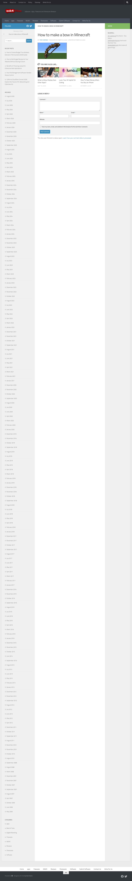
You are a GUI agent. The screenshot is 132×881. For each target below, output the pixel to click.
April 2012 (10, 723)
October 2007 (11, 785)
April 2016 (10, 625)
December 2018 (11, 487)
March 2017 (10, 576)
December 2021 (11, 332)
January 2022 (10, 327)
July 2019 (9, 456)
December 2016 (11, 589)
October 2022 (11, 296)
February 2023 (11, 278)
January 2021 (10, 381)
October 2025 (11, 141)
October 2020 (11, 394)
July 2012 (9, 709)
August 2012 (10, 705)
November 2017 (11, 540)
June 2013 (10, 674)
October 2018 (11, 496)
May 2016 (10, 620)
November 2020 (11, 389)
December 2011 (11, 727)
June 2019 (10, 461)
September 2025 (12, 145)
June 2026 (10, 105)
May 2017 (10, 567)
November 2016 (11, 594)
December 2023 (11, 238)
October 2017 (11, 545)
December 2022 (11, 287)
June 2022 (10, 309)
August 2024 (10, 203)
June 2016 (10, 616)
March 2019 (10, 474)
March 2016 (10, 629)
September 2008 (12, 763)
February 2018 (11, 527)
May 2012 (10, 718)
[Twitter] (31, 26)
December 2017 (11, 536)
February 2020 (11, 425)
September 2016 (12, 603)
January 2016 (10, 638)
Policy (30, 2)
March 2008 (10, 772)
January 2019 (10, 483)
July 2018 (9, 509)
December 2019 (11, 434)
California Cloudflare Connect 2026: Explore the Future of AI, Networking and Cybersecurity (17, 82)
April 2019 (10, 469)
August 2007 (10, 794)
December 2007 (11, 776)
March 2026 (10, 118)
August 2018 (10, 505)
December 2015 (11, 643)
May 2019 (10, 465)
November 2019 (11, 438)
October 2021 (11, 341)
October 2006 (11, 803)
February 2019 (11, 478)
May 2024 (10, 216)
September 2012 (12, 700)
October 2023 (11, 247)
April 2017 (10, 572)
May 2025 (10, 163)
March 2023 (10, 274)
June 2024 (10, 212)
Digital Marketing (12, 833)
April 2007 (10, 798)
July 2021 (9, 354)
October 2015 (11, 652)
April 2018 (10, 523)
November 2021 (11, 336)
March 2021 (10, 372)
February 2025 (11, 176)
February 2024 (11, 229)
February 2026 (11, 123)
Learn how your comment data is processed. (77, 138)
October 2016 (11, 598)
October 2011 (11, 732)
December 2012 (11, 692)
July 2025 (9, 154)
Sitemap (37, 2)
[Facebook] (27, 26)
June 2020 (10, 412)
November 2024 (11, 189)
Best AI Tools (10, 828)
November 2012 (11, 696)
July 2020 (9, 407)
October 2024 (11, 194)
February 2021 (11, 376)
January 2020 (10, 429)
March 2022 (10, 323)
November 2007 (11, 780)
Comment (43, 99)
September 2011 (12, 736)
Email (73, 112)
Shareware (44, 21)
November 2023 (11, 243)
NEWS (28, 21)
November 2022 (11, 292)
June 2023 (10, 265)
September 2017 (12, 549)
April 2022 (10, 318)
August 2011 (10, 740)
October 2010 (11, 754)
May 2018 (10, 518)
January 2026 (10, 127)
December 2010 (11, 745)
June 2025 (10, 158)
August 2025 (10, 149)
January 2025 (10, 181)
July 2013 (9, 669)
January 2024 (10, 234)
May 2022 (10, 314)
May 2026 (10, 109)
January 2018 (10, 532)
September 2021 (12, 345)
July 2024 (9, 207)
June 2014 (10, 656)
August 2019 (10, 452)
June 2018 (10, 514)
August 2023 (10, 256)
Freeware (20, 21)
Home (5, 2)
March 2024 (10, 225)
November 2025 (11, 136)
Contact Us (22, 2)
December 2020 (11, 385)
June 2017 (10, 563)
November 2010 (11, 749)
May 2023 (10, 269)
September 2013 (12, 660)
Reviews (35, 21)
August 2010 (10, 758)
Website (42, 119)
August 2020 (10, 403)
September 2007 (12, 789)
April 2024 (10, 221)
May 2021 (10, 363)
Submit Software (64, 21)
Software (53, 21)
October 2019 (11, 443)
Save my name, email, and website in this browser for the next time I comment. (65, 127)
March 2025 (10, 172)
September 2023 (12, 252)
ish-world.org (112, 36)
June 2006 (10, 807)
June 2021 (10, 358)
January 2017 (10, 585)
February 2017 (11, 580)
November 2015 (11, 647)
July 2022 (9, 305)
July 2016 (9, 612)
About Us (13, 2)
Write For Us (47, 2)
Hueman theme (28, 876)
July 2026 (9, 101)
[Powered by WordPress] (12, 875)
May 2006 (10, 812)
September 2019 (12, 447)
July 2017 (9, 558)
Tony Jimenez (44, 40)
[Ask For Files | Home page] (14, 11)
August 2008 (10, 767)
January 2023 (10, 283)
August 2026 (10, 96)
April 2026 (10, 114)
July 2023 (9, 261)
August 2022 (10, 301)
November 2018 (11, 492)
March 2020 (10, 421)
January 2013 (10, 687)
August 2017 (10, 554)
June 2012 (10, 714)
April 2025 (10, 167)
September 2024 (12, 198)
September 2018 (12, 500)
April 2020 (10, 416)
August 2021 (10, 349)
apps (12, 21)
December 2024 (11, 185)
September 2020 (12, 398)
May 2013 (10, 678)
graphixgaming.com (114, 40)
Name (42, 112)
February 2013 (11, 683)
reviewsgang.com (113, 45)
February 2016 (11, 634)
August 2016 (10, 607)
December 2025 (11, 132)
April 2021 (10, 367)
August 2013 (10, 665)
